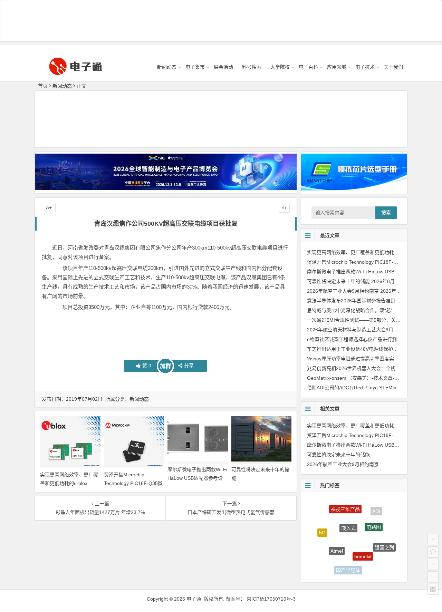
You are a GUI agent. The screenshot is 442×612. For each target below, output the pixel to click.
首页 (43, 86)
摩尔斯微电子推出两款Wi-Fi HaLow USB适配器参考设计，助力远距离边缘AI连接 (197, 478)
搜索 (386, 212)
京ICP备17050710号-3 (271, 599)
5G (322, 529)
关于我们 (393, 67)
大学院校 (280, 67)
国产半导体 (348, 567)
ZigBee (326, 557)
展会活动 (223, 67)
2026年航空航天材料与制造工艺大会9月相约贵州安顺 (364, 329)
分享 (189, 365)
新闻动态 (166, 67)
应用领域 (336, 67)
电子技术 (365, 67)
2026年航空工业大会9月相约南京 (343, 291)
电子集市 (195, 67)
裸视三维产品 (345, 505)
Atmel (336, 542)
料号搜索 (251, 67)
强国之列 (384, 543)
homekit (363, 548)
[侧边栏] (284, 208)
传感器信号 (373, 565)
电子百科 (308, 67)
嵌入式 (348, 519)
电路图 (373, 520)
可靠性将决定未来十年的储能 (338, 281)
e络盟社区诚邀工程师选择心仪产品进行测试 (354, 339)
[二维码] (433, 589)
